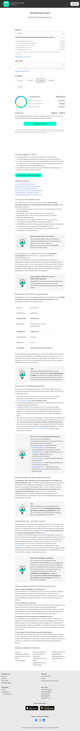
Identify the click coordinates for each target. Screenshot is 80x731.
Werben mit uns (46, 698)
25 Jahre (40, 80)
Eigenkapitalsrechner (58, 656)
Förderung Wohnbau (39, 652)
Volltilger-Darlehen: (38, 452)
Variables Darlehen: (38, 462)
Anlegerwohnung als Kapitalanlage (39, 664)
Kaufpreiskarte (45, 694)
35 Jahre (20, 87)
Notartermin (21, 545)
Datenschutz (5, 692)
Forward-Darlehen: (37, 458)
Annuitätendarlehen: (38, 447)
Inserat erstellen (46, 691)
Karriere (4, 678)
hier (44, 533)
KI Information (7, 694)
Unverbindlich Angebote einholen (28, 175)
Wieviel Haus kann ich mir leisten (23, 657)
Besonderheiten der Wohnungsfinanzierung (28, 190)
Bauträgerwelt (45, 696)
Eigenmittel (19, 61)
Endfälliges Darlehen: (38, 467)
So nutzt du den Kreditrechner (24, 184)
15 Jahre (19, 80)
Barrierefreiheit (6, 683)
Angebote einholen (40, 124)
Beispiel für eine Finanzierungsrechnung (27, 186)
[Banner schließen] (2, 4)
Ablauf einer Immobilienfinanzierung (26, 188)
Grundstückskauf (20, 660)
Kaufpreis (18, 30)
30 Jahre (51, 80)
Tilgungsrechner (57, 654)
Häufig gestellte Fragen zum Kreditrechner (28, 195)
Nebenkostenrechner (58, 652)
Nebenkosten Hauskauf (22, 654)
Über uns (4, 676)
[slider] (55, 37)
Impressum (5, 680)
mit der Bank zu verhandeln (37, 428)
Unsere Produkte (46, 689)
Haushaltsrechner (57, 658)
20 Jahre (30, 80)
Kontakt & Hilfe (46, 676)
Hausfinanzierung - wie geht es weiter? (27, 192)
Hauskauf (18, 652)
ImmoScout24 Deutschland (49, 680)
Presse (43, 678)
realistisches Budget (25, 400)
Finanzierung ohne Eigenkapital (38, 655)
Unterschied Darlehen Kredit (39, 659)
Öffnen (75, 4)
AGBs (3, 689)
